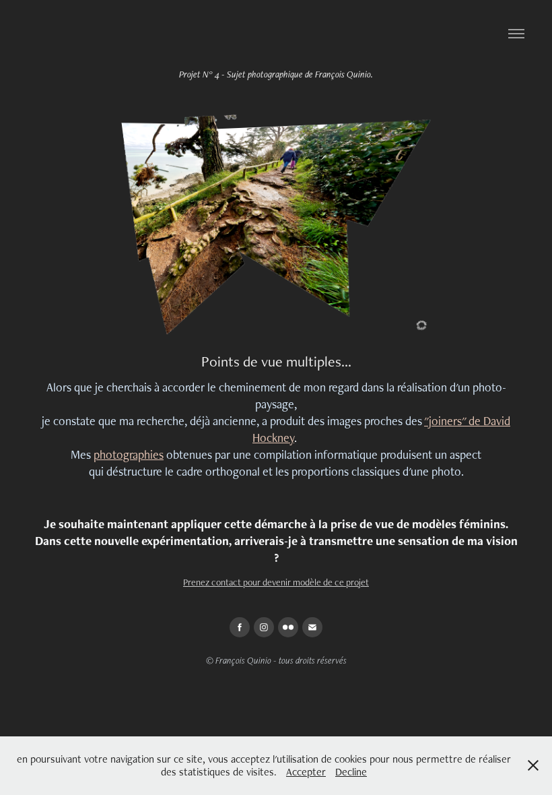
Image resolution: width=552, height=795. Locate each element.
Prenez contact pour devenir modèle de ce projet (276, 582)
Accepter (306, 772)
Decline (351, 772)
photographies (129, 454)
